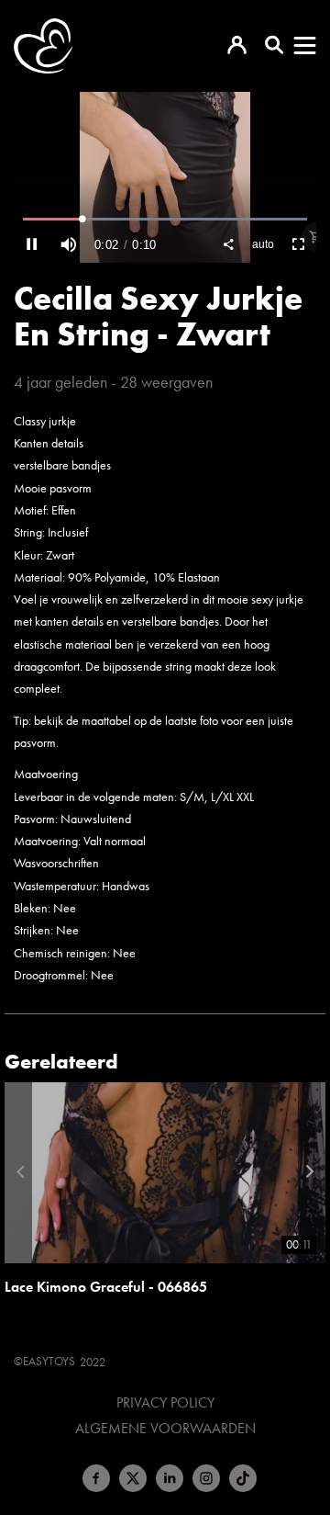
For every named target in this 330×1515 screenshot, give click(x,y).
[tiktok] (243, 1478)
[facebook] (96, 1478)
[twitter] (133, 1478)
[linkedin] (169, 1478)
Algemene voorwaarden (165, 1428)
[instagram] (206, 1478)
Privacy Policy (165, 1403)
